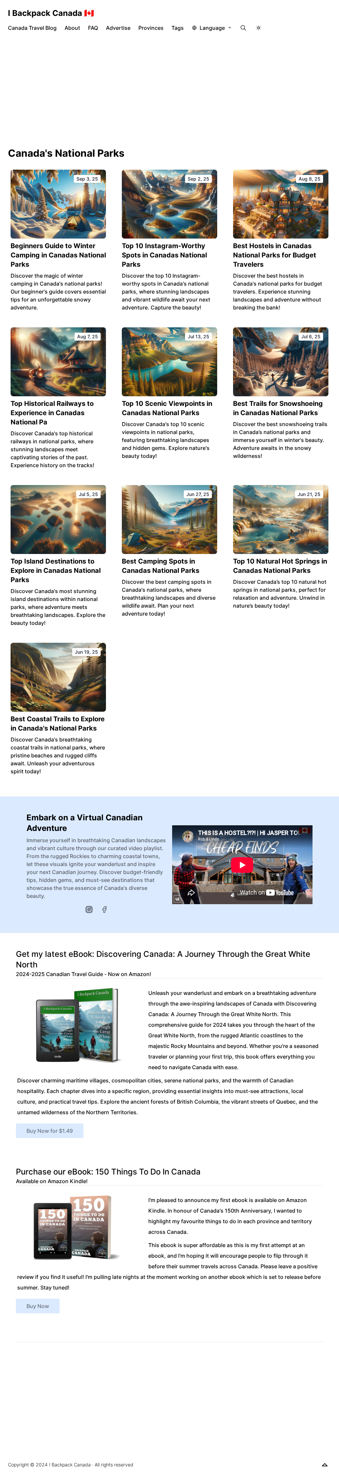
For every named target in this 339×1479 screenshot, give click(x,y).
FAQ (93, 28)
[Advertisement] (169, 89)
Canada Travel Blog (32, 28)
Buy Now (37, 1306)
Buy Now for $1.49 (49, 1130)
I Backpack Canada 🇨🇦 (51, 13)
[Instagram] (89, 909)
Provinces (151, 28)
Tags (177, 28)
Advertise (118, 28)
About (72, 28)
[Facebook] (104, 909)
